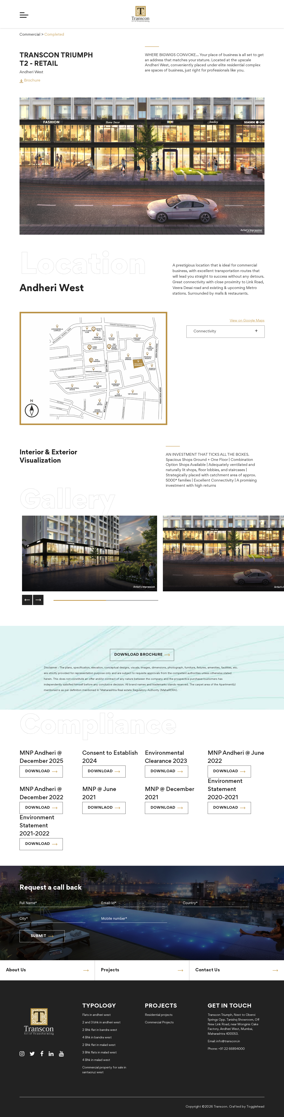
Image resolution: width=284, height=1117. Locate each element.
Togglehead (255, 1106)
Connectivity (205, 331)
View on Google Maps (247, 320)
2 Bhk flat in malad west (99, 1045)
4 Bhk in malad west (96, 1060)
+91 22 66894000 (231, 1049)
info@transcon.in (228, 1041)
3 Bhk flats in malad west (99, 1052)
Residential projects (159, 1015)
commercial (30, 34)
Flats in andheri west (96, 1015)
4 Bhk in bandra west (97, 1037)
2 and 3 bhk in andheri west (101, 1022)
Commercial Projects (159, 1022)
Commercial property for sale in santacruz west (104, 1070)
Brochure (31, 80)
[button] (27, 600)
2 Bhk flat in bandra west (99, 1030)
